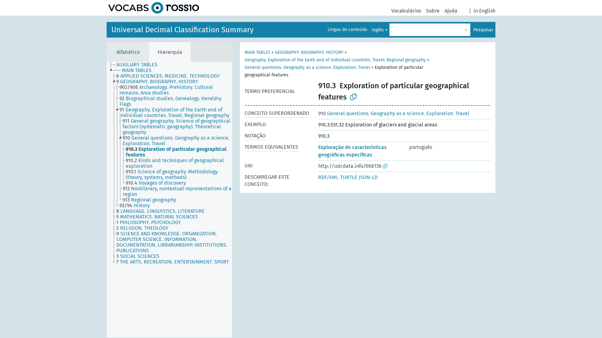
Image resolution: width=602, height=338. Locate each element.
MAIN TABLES (257, 52)
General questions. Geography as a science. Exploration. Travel (307, 67)
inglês (378, 30)
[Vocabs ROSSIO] (154, 8)
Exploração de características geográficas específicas (352, 151)
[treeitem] (138, 65)
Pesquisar (483, 30)
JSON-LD (368, 177)
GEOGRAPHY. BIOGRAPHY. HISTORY (309, 52)
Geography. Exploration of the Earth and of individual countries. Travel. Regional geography (335, 60)
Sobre (433, 11)
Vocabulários (406, 11)
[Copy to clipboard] (353, 97)
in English (484, 11)
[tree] (169, 199)
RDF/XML (328, 177)
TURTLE (348, 177)
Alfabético (128, 52)
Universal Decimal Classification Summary (182, 29)
